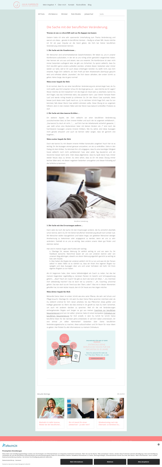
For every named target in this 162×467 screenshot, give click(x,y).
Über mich (62, 5)
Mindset (64, 14)
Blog (89, 5)
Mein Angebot (48, 5)
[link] (26, 4)
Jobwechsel (89, 14)
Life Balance (52, 14)
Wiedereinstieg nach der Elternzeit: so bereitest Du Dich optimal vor (109, 424)
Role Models (76, 14)
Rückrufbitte (81, 5)
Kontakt (71, 5)
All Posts (41, 14)
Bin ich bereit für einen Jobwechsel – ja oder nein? (79, 423)
